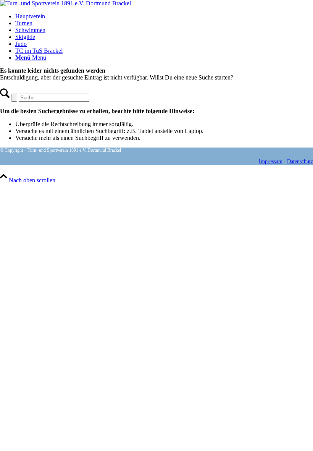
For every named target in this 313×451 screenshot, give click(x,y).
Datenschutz (300, 161)
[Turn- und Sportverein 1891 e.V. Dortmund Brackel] (65, 3)
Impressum (270, 161)
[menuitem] (164, 16)
